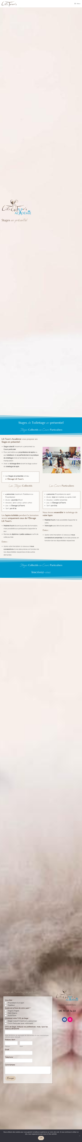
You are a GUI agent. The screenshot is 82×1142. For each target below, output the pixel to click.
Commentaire (10, 1065)
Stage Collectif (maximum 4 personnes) (22, 1021)
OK (41, 1138)
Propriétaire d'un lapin (16, 1003)
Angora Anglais (13, 1011)
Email (7, 1049)
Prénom (7, 1046)
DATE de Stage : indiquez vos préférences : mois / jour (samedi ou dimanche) (26, 1028)
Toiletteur (11, 1005)
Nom (21, 1046)
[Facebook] (64, 1019)
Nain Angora (12, 1013)
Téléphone (9, 1057)
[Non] (79, 1136)
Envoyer (10, 1078)
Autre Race (12, 1015)
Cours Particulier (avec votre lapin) (20, 1023)
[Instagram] (70, 1019)
